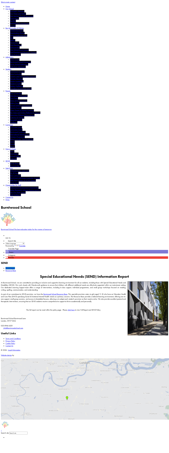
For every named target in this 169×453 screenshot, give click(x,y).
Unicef (12, 144)
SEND (8, 161)
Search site (5, 433)
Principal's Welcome (17, 11)
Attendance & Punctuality (19, 96)
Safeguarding (15, 47)
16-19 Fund (14, 173)
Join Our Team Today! (18, 192)
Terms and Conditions (13, 338)
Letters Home (14, 103)
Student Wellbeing (16, 86)
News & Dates (11, 149)
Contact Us (9, 197)
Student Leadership (17, 81)
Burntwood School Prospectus (20, 62)
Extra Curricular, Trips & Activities (21, 139)
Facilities (13, 21)
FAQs (8, 199)
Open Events (14, 59)
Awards (13, 26)
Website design (6, 355)
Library (12, 146)
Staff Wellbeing (15, 195)
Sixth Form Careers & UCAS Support (23, 180)
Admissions (9, 57)
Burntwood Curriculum (18, 132)
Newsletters (14, 154)
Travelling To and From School (21, 88)
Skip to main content (8, 2)
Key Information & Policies (15, 28)
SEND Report (15, 163)
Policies (12, 40)
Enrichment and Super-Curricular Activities (25, 178)
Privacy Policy (10, 341)
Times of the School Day (18, 100)
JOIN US (11, 235)
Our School (10, 9)
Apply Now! (14, 183)
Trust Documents (15, 45)
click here (71, 310)
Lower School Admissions (19, 64)
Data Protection (15, 55)
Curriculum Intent (16, 127)
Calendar (13, 158)
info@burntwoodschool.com (13, 328)
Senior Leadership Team (18, 35)
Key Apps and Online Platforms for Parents (25, 112)
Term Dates (14, 98)
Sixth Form (9, 168)
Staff (11, 38)
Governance (14, 42)
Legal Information (14, 350)
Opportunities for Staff (13, 185)
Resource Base (15, 166)
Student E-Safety (16, 83)
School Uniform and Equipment (21, 105)
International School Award (20, 134)
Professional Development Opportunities (24, 187)
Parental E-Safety (16, 120)
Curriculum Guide (16, 129)
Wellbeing (13, 122)
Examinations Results (17, 33)
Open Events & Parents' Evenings (22, 110)
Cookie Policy (10, 343)
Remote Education (16, 79)
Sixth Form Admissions (18, 67)
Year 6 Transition (16, 93)
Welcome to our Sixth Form (19, 170)
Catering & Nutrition (17, 117)
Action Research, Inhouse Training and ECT (25, 190)
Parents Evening (15, 108)
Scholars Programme (17, 137)
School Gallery (15, 156)
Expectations (14, 18)
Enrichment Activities (17, 71)
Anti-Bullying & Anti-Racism (19, 23)
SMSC (12, 141)
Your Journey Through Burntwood (21, 16)
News (12, 151)
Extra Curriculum (16, 74)
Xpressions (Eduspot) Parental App (22, 115)
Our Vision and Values (18, 13)
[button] (7, 240)
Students (8, 69)
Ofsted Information (16, 30)
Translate (22, 246)
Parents (8, 91)
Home (8, 6)
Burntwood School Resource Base (55, 294)
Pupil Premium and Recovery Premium (23, 52)
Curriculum (9, 125)
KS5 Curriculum (15, 175)
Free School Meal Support (19, 50)
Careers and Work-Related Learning (23, 76)
